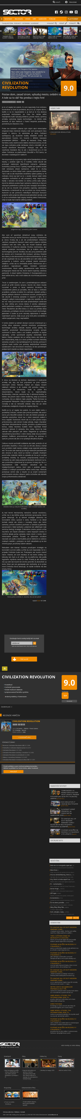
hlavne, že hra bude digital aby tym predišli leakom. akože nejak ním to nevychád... (63, 940)
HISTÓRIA (10, 23)
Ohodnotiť (69, 701)
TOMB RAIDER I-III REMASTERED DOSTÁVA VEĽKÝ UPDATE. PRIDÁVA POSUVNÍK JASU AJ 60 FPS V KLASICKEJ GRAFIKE (64, 794)
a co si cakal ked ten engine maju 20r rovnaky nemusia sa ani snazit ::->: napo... (64, 983)
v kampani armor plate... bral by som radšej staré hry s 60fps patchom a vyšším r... (63, 932)
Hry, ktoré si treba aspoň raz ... (60, 879)
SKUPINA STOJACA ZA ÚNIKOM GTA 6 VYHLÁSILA (24, 37)
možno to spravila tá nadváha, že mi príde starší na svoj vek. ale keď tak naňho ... (64, 1015)
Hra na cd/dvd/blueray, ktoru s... (61, 875)
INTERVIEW (26, 23)
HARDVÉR (42, 19)
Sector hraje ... (55, 889)
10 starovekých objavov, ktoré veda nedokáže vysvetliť (29, 1103)
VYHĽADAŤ (50, 23)
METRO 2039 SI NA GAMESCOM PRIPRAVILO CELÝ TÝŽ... (61, 988)
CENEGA (26, 728)
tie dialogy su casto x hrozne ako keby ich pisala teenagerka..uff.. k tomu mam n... (62, 1006)
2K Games (19, 728)
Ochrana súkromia (8, 1112)
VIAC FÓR (76, 918)
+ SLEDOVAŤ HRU (24, 737)
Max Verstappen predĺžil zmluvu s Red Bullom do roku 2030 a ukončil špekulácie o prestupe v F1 (12, 1074)
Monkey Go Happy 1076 (47, 1070)
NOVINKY (8, 19)
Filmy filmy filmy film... (57, 907)
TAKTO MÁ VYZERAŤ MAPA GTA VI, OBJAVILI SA (55, 37)
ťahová (24, 730)
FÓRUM (52, 19)
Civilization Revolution (9, 750)
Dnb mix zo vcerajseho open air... (61, 865)
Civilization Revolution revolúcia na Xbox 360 (16, 760)
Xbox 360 (19, 102)
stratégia (18, 730)
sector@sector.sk (53, 1115)
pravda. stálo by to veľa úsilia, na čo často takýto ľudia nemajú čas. (62, 1000)
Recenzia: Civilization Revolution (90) (13, 745)
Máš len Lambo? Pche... (65, 1070)
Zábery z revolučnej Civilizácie (12, 757)
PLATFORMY (73, 19)
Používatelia (65, 691)
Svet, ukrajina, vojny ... (57, 912)
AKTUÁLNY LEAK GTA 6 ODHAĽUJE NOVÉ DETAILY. (70, 37)
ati (11, 707)
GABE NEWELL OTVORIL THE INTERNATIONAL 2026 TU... (60, 996)
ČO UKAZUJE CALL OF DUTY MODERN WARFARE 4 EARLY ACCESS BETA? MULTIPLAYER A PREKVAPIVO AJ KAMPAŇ (63, 823)
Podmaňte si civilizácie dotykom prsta (14, 748)
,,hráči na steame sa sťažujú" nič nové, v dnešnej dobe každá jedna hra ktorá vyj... (62, 974)
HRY (34, 19)
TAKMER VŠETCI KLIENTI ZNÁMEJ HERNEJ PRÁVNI (7, 37)
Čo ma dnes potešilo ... (57, 903)
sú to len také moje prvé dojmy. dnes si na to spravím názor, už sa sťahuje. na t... (63, 966)
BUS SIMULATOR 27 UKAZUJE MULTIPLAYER (69, 803)
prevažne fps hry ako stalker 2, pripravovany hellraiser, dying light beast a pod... (63, 1032)
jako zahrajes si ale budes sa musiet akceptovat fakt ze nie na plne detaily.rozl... (63, 957)
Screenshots (54, 898)
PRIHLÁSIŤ (13, 772)
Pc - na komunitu (55, 884)
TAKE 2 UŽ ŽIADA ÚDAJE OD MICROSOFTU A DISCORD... (60, 937)
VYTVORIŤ (69, 918)
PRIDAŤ (61, 23)
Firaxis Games (34, 728)
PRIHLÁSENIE (73, 2)
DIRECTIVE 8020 (56, 1004)
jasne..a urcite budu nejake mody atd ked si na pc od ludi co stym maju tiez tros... (64, 949)
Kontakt (23, 1112)
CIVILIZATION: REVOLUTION (60, 132)
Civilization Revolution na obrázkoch (13, 755)
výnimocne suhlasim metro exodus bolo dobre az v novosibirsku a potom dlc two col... (64, 991)
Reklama (17, 1112)
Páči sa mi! (24, 659)
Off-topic (53, 893)
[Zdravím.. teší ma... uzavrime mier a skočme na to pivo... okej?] (24, 594)
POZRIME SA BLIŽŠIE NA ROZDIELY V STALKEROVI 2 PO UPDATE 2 (70, 832)
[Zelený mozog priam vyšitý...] (24, 227)
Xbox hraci (53, 870)
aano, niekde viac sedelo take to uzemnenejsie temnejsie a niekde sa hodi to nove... (64, 1023)
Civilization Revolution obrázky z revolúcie (15, 752)
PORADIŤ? (72, 23)
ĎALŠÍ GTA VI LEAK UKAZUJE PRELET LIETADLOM (39, 37)
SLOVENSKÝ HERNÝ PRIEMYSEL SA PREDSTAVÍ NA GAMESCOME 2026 (62, 812)
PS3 (23, 102)
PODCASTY (17, 23)
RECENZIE (19, 19)
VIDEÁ (27, 19)
